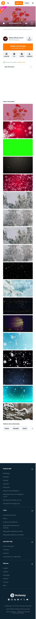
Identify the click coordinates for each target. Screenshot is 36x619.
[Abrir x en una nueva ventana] (23, 601)
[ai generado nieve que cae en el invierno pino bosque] (17, 410)
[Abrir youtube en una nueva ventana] (26, 601)
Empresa (6, 483)
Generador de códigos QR (11, 503)
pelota (7, 428)
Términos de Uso (10, 613)
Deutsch (5, 580)
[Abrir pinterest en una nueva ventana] (17, 601)
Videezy (5, 479)
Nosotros (6, 555)
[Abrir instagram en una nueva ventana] (11, 601)
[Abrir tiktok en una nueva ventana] (20, 601)
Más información (9, 66)
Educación (6, 486)
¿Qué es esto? (21, 62)
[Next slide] (28, 427)
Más (4, 587)
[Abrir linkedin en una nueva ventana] (14, 601)
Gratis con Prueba (18, 47)
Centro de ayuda (8, 548)
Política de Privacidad (23, 613)
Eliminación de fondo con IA (12, 499)
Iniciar (27, 3)
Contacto (6, 551)
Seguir (29, 40)
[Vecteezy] (3, 3)
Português (6, 577)
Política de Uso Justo (17, 614)
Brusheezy (6, 472)
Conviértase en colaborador (12, 558)
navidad (16, 428)
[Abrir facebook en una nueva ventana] (8, 601)
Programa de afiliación (10, 521)
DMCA (5, 518)
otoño (25, 428)
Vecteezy (6, 476)
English (5, 570)
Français (5, 584)
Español (5, 573)
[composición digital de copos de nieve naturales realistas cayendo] (17, 270)
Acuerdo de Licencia (9, 514)
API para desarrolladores (11, 490)
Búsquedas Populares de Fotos (13, 530)
